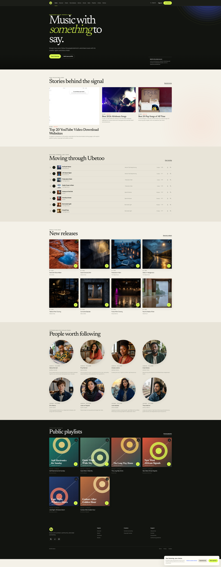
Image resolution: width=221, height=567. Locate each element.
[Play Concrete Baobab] (107, 305)
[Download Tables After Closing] (76, 280)
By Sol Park (114, 473)
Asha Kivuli (145, 313)
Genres (79, 3)
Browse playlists (168, 433)
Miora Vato (51, 274)
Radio (89, 3)
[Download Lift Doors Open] (167, 173)
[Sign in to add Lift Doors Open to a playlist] (170, 173)
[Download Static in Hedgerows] (169, 241)
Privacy (165, 548)
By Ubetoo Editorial (147, 473)
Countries (99, 535)
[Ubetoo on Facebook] (55, 539)
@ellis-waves (52, 407)
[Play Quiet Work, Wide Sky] (107, 464)
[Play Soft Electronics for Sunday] (76, 464)
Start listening (55, 56)
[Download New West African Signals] (169, 440)
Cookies (170, 548)
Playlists (94, 3)
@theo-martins (146, 407)
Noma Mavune (65, 168)
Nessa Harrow (115, 313)
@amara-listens (115, 370)
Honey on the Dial (67, 191)
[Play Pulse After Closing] (138, 305)
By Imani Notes (52, 473)
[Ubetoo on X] (50, 539)
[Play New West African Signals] (169, 464)
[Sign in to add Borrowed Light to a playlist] (170, 204)
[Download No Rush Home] (167, 167)
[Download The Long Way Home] (138, 440)
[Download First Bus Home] (167, 198)
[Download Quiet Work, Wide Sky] (107, 440)
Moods (84, 3)
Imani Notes (146, 368)
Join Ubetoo (167, 3)
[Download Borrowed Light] (167, 204)
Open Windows (128, 192)
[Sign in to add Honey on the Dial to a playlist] (170, 192)
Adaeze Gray (83, 274)
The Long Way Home (117, 471)
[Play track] (53, 167)
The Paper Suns (65, 180)
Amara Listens (116, 368)
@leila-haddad (115, 407)
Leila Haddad (115, 405)
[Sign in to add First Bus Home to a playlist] (170, 198)
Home (56, 3)
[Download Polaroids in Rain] (167, 180)
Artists (99, 3)
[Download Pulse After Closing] (138, 280)
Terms (160, 548)
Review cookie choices (192, 560)
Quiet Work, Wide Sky (86, 471)
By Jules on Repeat (84, 512)
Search (98, 533)
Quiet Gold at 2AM (85, 272)
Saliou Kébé (83, 313)
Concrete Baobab (85, 311)
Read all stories (168, 83)
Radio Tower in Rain (68, 185)
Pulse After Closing (117, 311)
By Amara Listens (53, 512)
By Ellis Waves (83, 473)
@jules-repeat (83, 407)
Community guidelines (156, 537)
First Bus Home (66, 198)
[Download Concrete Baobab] (107, 280)
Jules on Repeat (85, 405)
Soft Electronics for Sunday (57, 471)
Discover (61, 3)
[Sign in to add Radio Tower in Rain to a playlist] (170, 186)
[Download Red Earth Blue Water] (76, 241)
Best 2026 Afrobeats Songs (114, 116)
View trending (168, 160)
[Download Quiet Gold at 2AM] (107, 241)
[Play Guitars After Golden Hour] (107, 503)
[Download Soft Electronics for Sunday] (76, 440)
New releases (73, 3)
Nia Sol (63, 193)
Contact (152, 533)
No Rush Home (66, 167)
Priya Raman (84, 368)
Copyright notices (128, 533)
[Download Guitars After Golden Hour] (107, 479)
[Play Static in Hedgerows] (169, 266)
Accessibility (153, 535)
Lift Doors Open (67, 173)
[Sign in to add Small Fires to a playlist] (170, 211)
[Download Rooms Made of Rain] (169, 280)
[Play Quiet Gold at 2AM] (107, 266)
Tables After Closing (55, 311)
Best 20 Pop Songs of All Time (151, 116)
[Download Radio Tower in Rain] (167, 186)
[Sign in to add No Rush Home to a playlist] (170, 167)
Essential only (202, 560)
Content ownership (128, 531)
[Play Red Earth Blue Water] (76, 266)
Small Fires (65, 210)
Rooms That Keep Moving (131, 167)
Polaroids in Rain (67, 179)
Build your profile (68, 56)
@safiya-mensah (53, 370)
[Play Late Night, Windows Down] (76, 503)
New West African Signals (150, 471)
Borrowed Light (66, 204)
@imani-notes (146, 370)
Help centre (153, 531)
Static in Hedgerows (148, 272)
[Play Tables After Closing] (76, 305)
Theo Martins (146, 405)
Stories (104, 3)
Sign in (160, 3)
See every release (167, 235)
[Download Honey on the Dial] (167, 192)
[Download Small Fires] (167, 211)
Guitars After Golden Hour (87, 510)
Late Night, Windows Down (57, 510)
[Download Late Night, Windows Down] (76, 479)
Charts (66, 3)
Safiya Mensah (53, 368)
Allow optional (213, 560)
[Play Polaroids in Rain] (138, 266)
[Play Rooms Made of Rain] (169, 305)
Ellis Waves (52, 405)
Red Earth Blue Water (55, 272)
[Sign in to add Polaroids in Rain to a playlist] (170, 180)
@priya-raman (83, 370)
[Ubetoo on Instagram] (59, 539)
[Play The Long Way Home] (138, 464)
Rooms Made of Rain (148, 311)
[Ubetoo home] (50, 2)
